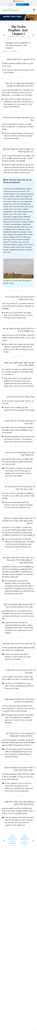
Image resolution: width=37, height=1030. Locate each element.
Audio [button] (14, 51)
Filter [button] (4, 51)
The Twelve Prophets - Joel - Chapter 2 (24, 840)
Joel (15, 38)
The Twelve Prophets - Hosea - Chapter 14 (12, 840)
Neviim (9, 38)
